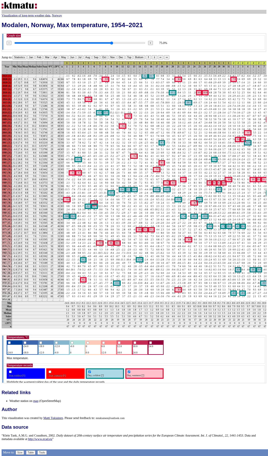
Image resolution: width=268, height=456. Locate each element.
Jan (31, 57)
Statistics (19, 57)
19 (167, 69)
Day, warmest (135, 375)
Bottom (139, 57)
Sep (96, 57)
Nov (112, 57)
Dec (121, 57)
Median (32, 69)
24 (194, 69)
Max (19, 69)
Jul (79, 57)
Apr (55, 57)
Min (15, 69)
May (63, 57)
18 (162, 69)
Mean (25, 69)
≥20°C (56, 69)
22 (183, 69)
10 (117, 69)
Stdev (39, 69)
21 (178, 69)
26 (205, 69)
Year (7, 69)
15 (145, 69)
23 (188, 69)
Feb (39, 57)
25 (199, 69)
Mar (47, 57)
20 (172, 69)
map (35, 401)
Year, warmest (57, 375)
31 (228, 69)
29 (219, 69)
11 (122, 69)
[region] (134, 194)
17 (157, 69)
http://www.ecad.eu (40, 439)
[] (23, 375)
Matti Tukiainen (53, 418)
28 (214, 69)
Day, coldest (96, 375)
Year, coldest (16, 375)
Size (19, 452)
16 (151, 69)
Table (31, 452)
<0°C (50, 69)
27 (210, 69)
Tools (42, 452)
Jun (72, 57)
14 (140, 69)
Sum (45, 69)
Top (129, 57)
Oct (104, 57)
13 (134, 69)
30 (223, 69)
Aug (87, 57)
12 (128, 69)
